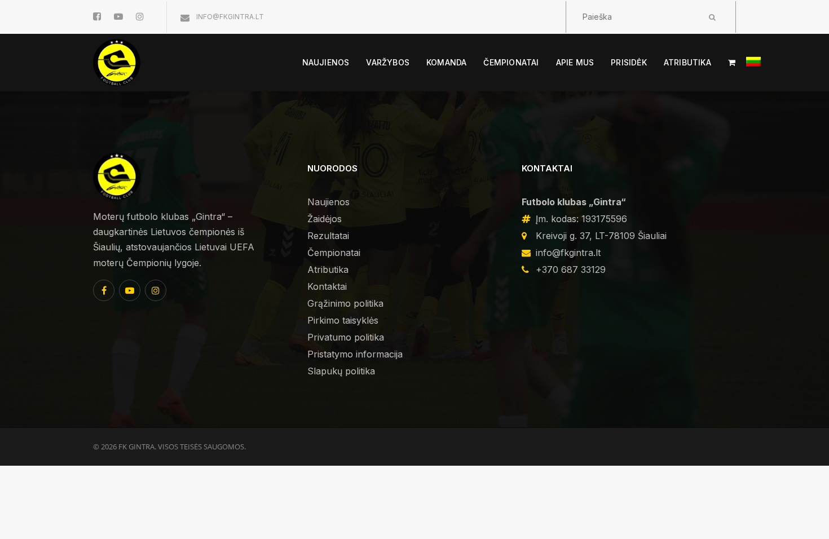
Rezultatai (328, 235)
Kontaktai (327, 286)
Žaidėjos (324, 218)
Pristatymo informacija (355, 354)
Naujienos (328, 201)
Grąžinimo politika (345, 303)
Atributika (328, 269)
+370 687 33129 (571, 269)
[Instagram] (155, 290)
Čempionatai (333, 252)
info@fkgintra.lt (229, 16)
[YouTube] (129, 290)
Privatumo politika (345, 337)
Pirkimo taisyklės (342, 320)
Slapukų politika (341, 371)
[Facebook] (103, 290)
